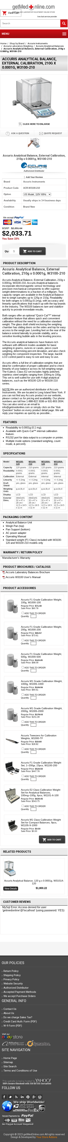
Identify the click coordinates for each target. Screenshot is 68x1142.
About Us (8, 1013)
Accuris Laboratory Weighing (18, 46)
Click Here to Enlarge (36, 124)
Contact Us (9, 1009)
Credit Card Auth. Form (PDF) (20, 1021)
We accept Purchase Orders (19, 996)
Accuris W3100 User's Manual (22, 577)
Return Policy (10, 971)
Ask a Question (20, 133)
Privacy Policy (11, 979)
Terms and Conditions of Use (20, 1070)
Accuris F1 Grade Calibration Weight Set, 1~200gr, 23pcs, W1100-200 (41, 764)
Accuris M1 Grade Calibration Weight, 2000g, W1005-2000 (41, 709)
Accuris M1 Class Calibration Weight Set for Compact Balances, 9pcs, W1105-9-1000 (41, 822)
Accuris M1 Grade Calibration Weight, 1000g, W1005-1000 (41, 682)
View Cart (13, 12)
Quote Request (53, 133)
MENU (5, 33)
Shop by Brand (17, 43)
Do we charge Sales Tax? (17, 1017)
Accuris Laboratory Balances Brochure (27, 572)
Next (66, 877)
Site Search (10, 1066)
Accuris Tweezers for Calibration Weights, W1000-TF (38, 737)
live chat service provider (47, 17)
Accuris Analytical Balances (50, 46)
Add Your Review (34, 177)
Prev (2, 877)
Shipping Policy (12, 975)
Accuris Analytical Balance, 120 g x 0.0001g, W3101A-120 (34, 882)
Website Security (13, 983)
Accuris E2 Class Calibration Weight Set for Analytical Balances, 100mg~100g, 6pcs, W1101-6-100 (40, 792)
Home (3, 43)
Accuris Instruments (38, 43)
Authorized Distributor (34, 171)
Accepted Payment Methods (19, 991)
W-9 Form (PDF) (12, 1025)
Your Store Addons (46, 1137)
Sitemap (8, 1062)
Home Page (10, 1058)
